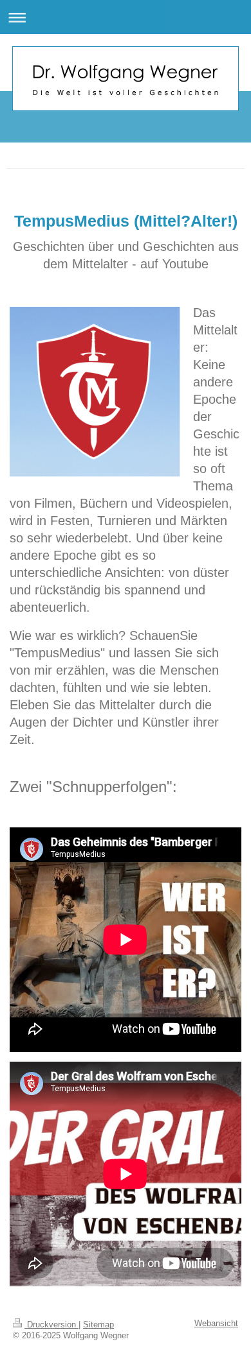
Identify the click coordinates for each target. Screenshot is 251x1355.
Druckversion (51, 1324)
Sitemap (98, 1324)
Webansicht (216, 1323)
